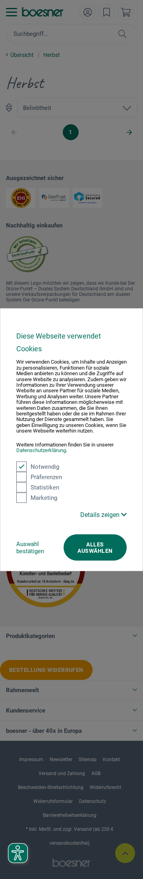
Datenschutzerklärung (41, 450)
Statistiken (45, 487)
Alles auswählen (94, 547)
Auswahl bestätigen (30, 547)
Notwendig (45, 466)
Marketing (44, 497)
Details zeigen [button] (100, 514)
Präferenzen (46, 476)
